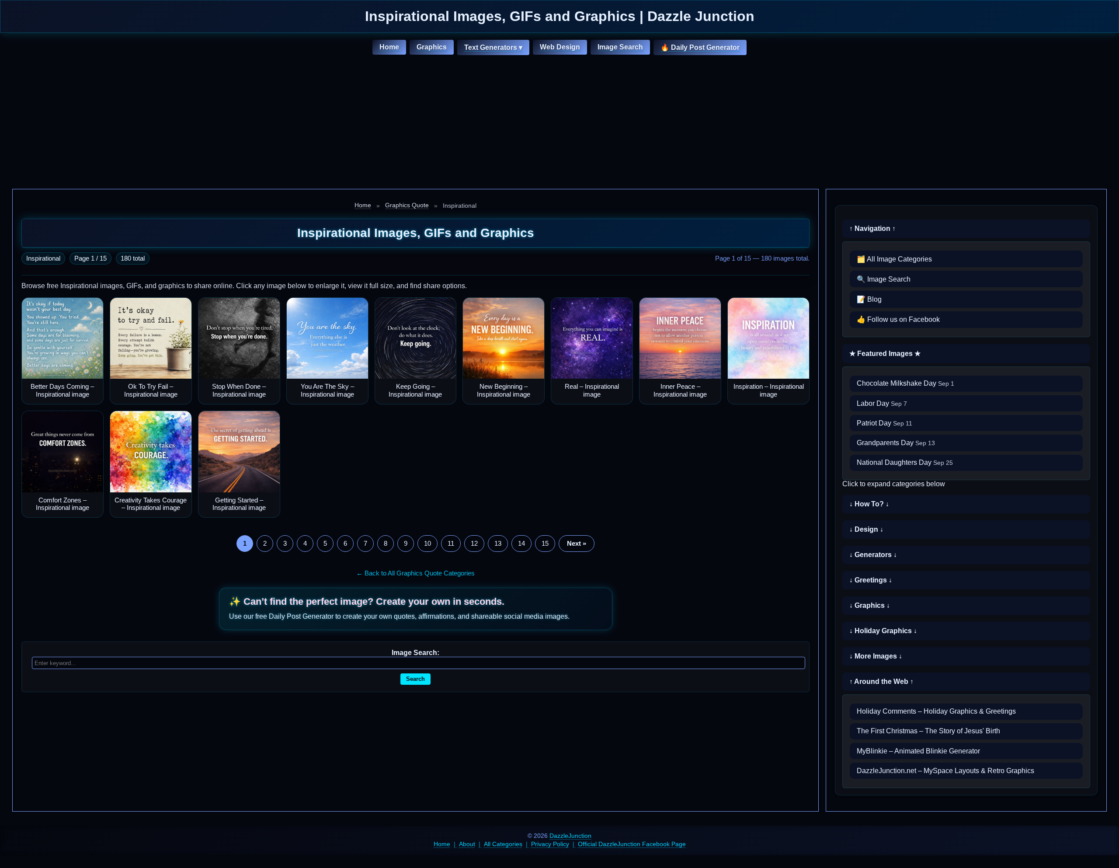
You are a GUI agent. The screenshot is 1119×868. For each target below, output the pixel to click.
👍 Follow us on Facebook (898, 319)
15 (545, 543)
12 (474, 543)
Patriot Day (884, 423)
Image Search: (415, 652)
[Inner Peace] (680, 338)
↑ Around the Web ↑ (881, 681)
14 (521, 543)
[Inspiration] (768, 338)
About (467, 843)
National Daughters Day (905, 462)
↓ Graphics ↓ (869, 605)
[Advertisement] (559, 123)
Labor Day (882, 403)
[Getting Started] (239, 451)
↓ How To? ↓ (869, 504)
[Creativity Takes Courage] (150, 451)
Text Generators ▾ (493, 47)
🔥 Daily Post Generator (700, 47)
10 (427, 543)
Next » (576, 543)
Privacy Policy (550, 843)
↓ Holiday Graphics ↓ (883, 630)
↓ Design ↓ (866, 529)
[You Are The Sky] (327, 338)
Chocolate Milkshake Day (905, 383)
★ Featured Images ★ (885, 353)
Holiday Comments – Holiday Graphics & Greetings (936, 711)
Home (389, 47)
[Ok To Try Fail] (150, 338)
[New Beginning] (503, 338)
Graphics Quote (407, 205)
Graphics (432, 47)
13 (497, 543)
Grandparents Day (896, 442)
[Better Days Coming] (62, 338)
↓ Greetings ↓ (870, 580)
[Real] (591, 338)
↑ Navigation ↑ (872, 228)
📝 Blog (869, 299)
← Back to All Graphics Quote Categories (415, 573)
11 (451, 543)
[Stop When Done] (239, 338)
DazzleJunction (570, 835)
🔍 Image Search (883, 279)
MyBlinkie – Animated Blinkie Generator (918, 751)
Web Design (560, 47)
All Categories (503, 843)
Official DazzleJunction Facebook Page (632, 843)
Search (415, 679)
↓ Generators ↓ (873, 554)
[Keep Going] (415, 338)
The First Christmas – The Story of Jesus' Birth (928, 731)
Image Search (620, 47)
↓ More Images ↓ (875, 656)
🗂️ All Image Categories (894, 259)
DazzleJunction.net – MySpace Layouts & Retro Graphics (945, 770)
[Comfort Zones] (62, 451)
